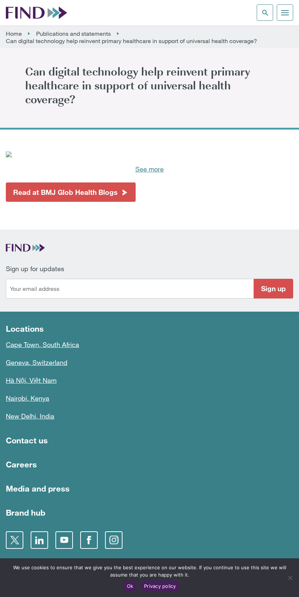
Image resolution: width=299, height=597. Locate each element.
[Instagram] (114, 540)
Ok (130, 586)
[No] (290, 577)
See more (149, 169)
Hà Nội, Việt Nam (31, 380)
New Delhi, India (30, 416)
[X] (14, 540)
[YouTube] (64, 540)
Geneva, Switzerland (36, 362)
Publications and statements (73, 33)
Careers (21, 464)
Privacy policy (160, 586)
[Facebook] (89, 540)
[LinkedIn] (39, 540)
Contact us (27, 440)
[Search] (265, 12)
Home (14, 33)
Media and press (38, 488)
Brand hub (25, 512)
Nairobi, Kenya (27, 398)
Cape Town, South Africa (42, 344)
